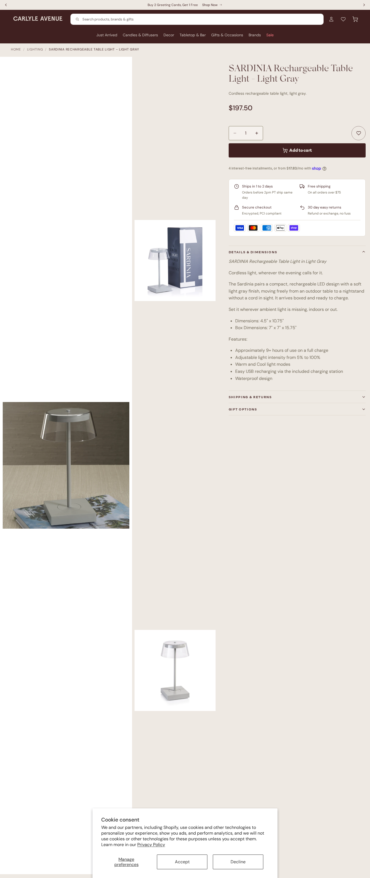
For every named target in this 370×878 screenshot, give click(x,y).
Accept (182, 862)
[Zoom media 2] (175, 260)
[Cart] (355, 19)
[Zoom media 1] (69, 468)
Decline (238, 862)
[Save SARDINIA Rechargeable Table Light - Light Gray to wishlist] (358, 133)
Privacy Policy (151, 844)
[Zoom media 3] (175, 670)
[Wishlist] (343, 19)
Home (16, 49)
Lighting (35, 49)
